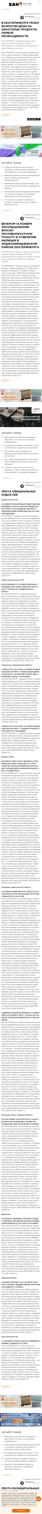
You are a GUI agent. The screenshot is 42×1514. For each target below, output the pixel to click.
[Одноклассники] (31, 119)
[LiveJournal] (39, 119)
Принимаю (21, 1510)
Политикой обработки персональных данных (21, 1506)
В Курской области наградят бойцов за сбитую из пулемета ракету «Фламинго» (20, 1460)
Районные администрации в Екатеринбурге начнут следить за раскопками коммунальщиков (22, 178)
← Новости (6, 9)
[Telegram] (34, 119)
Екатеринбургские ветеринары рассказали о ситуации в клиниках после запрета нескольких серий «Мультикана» (22, 194)
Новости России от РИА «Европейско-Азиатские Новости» (15, 4)
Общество (5, 114)
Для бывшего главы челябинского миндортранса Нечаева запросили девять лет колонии (21, 454)
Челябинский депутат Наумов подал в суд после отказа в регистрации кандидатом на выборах (22, 186)
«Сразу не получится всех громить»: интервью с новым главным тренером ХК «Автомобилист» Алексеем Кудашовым (21, 170)
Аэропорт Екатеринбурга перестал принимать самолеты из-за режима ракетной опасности (19, 1467)
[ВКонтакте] (28, 119)
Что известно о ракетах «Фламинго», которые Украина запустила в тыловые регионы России (20, 202)
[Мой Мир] (36, 119)
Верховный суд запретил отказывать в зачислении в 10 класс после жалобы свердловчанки (20, 440)
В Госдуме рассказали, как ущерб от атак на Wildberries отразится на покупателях (21, 447)
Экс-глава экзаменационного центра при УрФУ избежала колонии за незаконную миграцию (21, 462)
